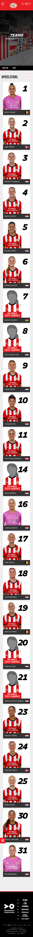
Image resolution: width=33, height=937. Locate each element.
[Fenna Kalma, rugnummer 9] (16, 373)
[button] (3, 840)
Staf (14, 68)
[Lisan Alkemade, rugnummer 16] (16, 511)
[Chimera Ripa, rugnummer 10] (16, 408)
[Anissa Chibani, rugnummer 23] (16, 719)
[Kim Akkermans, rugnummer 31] (16, 858)
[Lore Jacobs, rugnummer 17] (16, 546)
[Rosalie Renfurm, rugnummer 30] (16, 823)
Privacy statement (23, 931)
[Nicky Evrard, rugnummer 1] (16, 96)
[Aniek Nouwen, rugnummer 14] (16, 477)
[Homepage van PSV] (13, 5)
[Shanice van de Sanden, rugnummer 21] (16, 685)
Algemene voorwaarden (12, 929)
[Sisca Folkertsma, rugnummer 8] (16, 338)
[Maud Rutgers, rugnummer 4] (16, 200)
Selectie (5, 68)
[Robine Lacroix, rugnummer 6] (16, 269)
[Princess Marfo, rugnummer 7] (16, 304)
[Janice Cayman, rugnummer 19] (16, 615)
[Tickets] (26, 4)
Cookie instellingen (21, 933)
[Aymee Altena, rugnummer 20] (16, 650)
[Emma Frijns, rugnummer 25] (16, 788)
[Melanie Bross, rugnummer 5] (16, 234)
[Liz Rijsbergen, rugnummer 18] (16, 581)
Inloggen (30, 4)
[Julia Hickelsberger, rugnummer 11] (16, 442)
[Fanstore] (23, 4)
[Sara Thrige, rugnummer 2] (16, 130)
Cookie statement (11, 933)
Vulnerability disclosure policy (12, 931)
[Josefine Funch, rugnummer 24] (16, 754)
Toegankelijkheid (22, 929)
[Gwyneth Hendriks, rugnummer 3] (16, 165)
